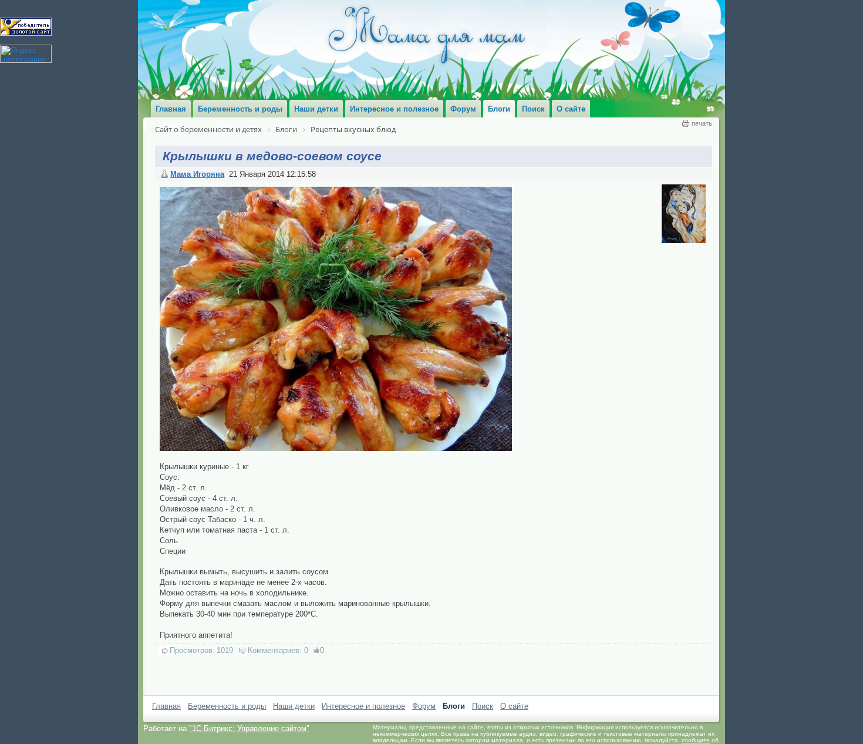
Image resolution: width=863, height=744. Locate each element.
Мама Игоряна (197, 174)
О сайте (514, 706)
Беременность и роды (227, 706)
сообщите (696, 740)
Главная (166, 706)
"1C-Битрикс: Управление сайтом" (249, 728)
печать (702, 123)
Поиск (482, 706)
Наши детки (294, 706)
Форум (424, 706)
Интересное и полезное (363, 706)
